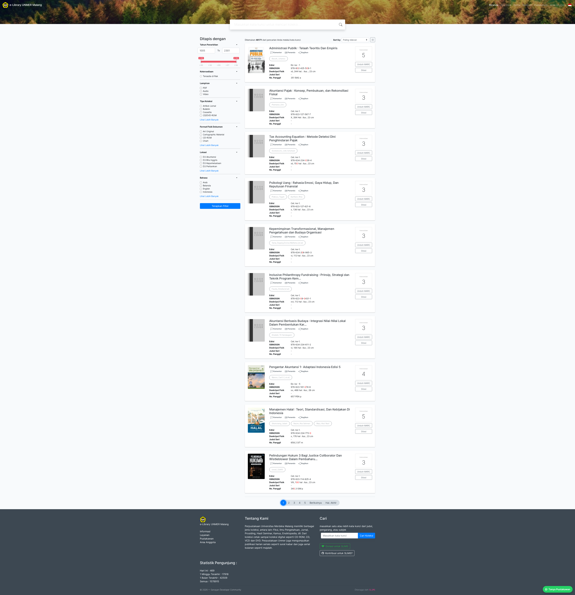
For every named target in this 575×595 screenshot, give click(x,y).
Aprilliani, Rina (296, 197)
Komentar (277, 52)
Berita (517, 4)
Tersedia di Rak (210, 76)
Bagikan (304, 52)
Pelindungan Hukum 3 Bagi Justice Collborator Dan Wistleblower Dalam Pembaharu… (305, 457)
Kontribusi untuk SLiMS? (338, 553)
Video (205, 94)
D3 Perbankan (210, 166)
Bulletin (206, 109)
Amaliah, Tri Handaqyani (282, 335)
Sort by (337, 40)
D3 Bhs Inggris (210, 160)
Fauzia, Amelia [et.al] (280, 289)
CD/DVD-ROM (210, 115)
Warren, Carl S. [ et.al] (281, 377)
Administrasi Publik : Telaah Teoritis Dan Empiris (303, 48)
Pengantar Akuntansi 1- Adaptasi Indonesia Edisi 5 (305, 367)
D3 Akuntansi (209, 157)
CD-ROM (207, 137)
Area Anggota (558, 4)
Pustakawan (541, 4)
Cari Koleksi (366, 535)
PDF (205, 88)
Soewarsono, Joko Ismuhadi (283, 151)
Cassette (207, 112)
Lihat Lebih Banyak (209, 119)
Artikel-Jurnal (209, 106)
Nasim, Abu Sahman (301, 423)
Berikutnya (316, 502)
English (206, 188)
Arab (205, 182)
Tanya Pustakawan (559, 589)
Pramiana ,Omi (278, 105)
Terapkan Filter (220, 205)
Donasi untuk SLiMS (337, 546)
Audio (205, 91)
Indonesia (207, 192)
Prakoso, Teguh (278, 197)
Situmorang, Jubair (279, 423)
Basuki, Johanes (278, 58)
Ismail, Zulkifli (277, 469)
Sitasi (363, 70)
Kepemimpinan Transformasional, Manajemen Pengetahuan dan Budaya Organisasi (301, 230)
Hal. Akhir (331, 502)
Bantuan (527, 4)
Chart (205, 141)
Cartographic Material (213, 134)
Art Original (208, 131)
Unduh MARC (363, 64)
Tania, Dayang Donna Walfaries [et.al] (287, 243)
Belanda (207, 185)
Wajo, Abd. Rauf (322, 423)
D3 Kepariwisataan (212, 163)
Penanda (291, 52)
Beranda (493, 4)
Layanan (204, 534)
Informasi (506, 4)
